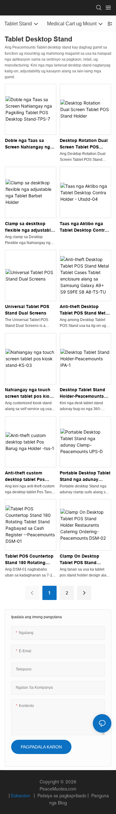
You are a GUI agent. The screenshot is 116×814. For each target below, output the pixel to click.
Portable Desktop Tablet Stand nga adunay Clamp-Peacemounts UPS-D (85, 476)
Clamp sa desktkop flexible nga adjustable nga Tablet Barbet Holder (29, 227)
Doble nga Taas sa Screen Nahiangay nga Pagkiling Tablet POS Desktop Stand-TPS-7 (29, 144)
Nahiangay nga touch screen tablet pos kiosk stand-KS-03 (29, 393)
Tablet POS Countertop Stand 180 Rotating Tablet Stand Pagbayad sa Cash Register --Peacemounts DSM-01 (29, 560)
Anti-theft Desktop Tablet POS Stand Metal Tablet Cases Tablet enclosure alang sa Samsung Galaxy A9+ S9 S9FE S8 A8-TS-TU (85, 310)
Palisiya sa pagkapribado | (63, 795)
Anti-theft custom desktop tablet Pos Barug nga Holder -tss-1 (30, 476)
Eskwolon (21, 795)
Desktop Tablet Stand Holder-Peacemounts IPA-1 (82, 393)
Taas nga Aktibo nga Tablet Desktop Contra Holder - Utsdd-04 (83, 227)
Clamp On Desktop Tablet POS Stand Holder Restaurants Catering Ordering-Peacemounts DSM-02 (83, 560)
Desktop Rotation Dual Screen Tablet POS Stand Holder (84, 144)
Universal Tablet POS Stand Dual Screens (27, 309)
